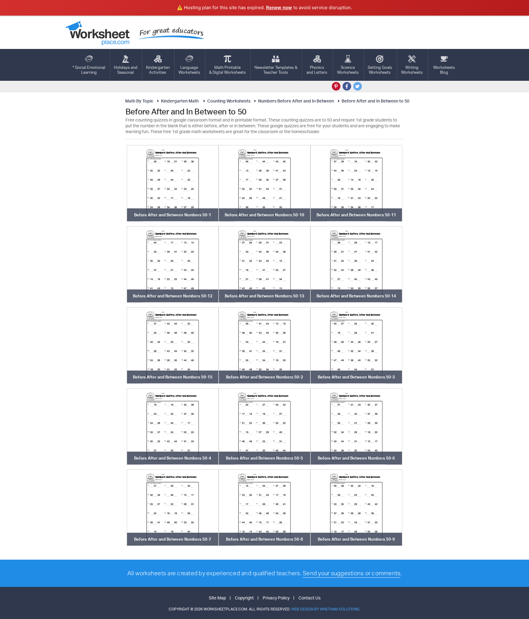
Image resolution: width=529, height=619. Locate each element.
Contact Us (309, 597)
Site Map (217, 597)
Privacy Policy (276, 597)
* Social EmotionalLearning (89, 70)
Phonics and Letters (316, 70)
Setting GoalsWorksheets (380, 70)
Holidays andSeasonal (125, 70)
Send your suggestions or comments (351, 573)
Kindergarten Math (180, 100)
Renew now (279, 7)
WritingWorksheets (412, 70)
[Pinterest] (336, 86)
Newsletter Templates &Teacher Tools (275, 70)
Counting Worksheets (228, 100)
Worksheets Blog (444, 70)
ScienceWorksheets (348, 70)
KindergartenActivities (158, 70)
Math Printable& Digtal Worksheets (227, 70)
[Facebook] (347, 86)
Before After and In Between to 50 (375, 100)
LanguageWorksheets (189, 70)
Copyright (244, 597)
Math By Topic (139, 100)
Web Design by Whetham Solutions (325, 609)
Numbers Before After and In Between (296, 100)
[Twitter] (357, 86)
